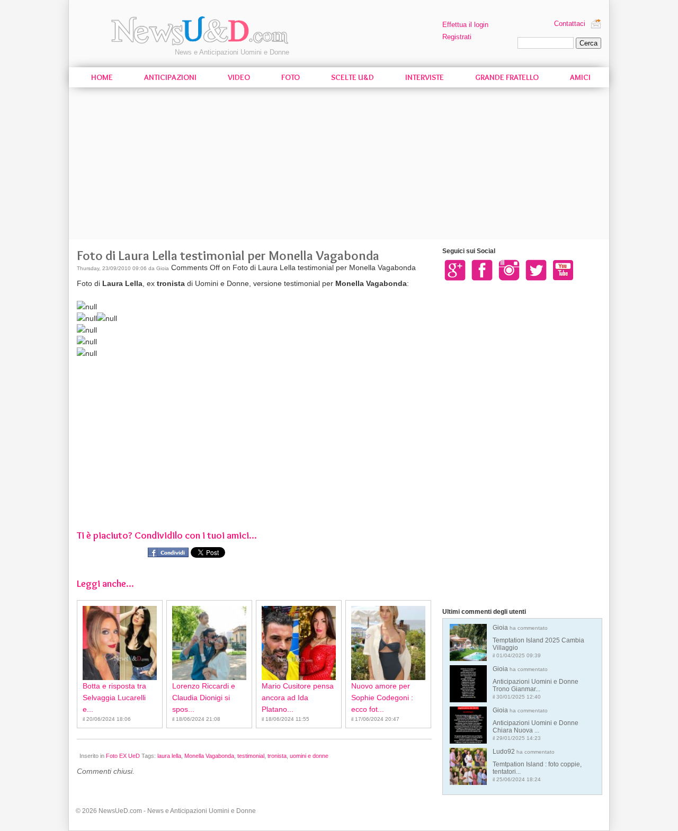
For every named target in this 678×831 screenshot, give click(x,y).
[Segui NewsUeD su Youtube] (563, 269)
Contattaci (569, 24)
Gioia (538, 641)
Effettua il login (465, 25)
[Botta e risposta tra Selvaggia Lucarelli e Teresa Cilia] (120, 643)
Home (102, 77)
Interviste (424, 77)
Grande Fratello (507, 77)
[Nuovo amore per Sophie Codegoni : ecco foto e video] (388, 643)
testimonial (250, 756)
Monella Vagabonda (209, 756)
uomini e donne (309, 756)
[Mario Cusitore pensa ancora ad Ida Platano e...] (299, 643)
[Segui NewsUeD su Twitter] (536, 269)
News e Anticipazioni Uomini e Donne (232, 52)
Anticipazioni (170, 77)
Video (239, 77)
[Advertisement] (339, 165)
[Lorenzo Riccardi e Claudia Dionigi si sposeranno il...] (209, 643)
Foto (290, 77)
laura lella (169, 756)
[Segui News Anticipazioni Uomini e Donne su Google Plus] (455, 269)
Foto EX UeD (123, 756)
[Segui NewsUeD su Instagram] (509, 269)
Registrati (456, 37)
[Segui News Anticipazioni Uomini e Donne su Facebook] (482, 269)
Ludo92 (537, 765)
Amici (580, 77)
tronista (277, 756)
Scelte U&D (352, 77)
